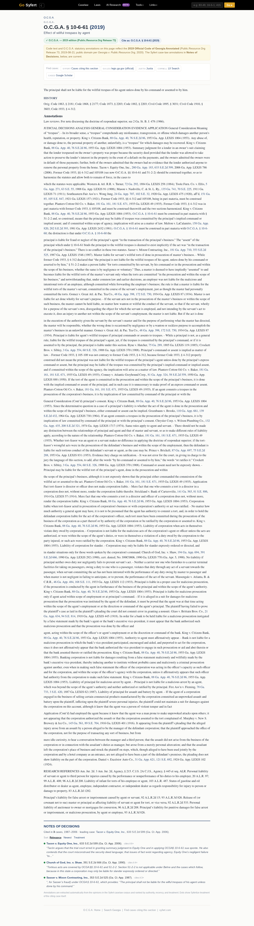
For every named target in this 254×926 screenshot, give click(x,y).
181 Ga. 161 (103, 204)
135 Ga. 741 (168, 189)
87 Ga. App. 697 (182, 450)
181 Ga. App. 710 (180, 250)
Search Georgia (112, 910)
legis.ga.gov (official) (118, 68)
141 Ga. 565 (184, 491)
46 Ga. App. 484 (63, 582)
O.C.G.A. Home (91, 910)
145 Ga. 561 (75, 723)
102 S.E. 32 (142, 194)
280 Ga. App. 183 (142, 167)
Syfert (28, 5)
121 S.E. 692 (164, 759)
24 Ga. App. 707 (124, 194)
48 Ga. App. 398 (124, 294)
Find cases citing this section (140, 910)
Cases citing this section (80, 68)
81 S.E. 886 (200, 491)
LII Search (168, 68)
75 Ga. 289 (155, 345)
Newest (68, 837)
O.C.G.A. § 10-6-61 (145, 214)
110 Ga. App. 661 (187, 411)
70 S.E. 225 (184, 189)
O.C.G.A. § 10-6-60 (94, 233)
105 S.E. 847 (56, 199)
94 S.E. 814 (68, 616)
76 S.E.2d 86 (137, 138)
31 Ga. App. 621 (145, 759)
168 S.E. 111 (82, 582)
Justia (146, 68)
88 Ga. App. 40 (119, 138)
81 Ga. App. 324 (158, 375)
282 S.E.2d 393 (59, 228)
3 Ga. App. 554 (72, 350)
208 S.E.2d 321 (70, 426)
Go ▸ (229, 5)
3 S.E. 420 (56, 692)
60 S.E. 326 (90, 350)
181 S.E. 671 (120, 204)
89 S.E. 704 (92, 723)
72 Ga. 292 (131, 184)
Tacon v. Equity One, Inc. (110, 831)
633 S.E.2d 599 (164, 167)
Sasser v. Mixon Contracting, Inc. (67, 877)
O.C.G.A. (49, 17)
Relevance (55, 837)
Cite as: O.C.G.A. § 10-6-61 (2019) (140, 40)
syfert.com (165, 910)
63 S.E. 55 (67, 189)
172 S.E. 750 (143, 294)
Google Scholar (60, 75)
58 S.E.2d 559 (177, 375)
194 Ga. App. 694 (188, 552)
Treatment (79, 837)
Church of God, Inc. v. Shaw (64, 862)
